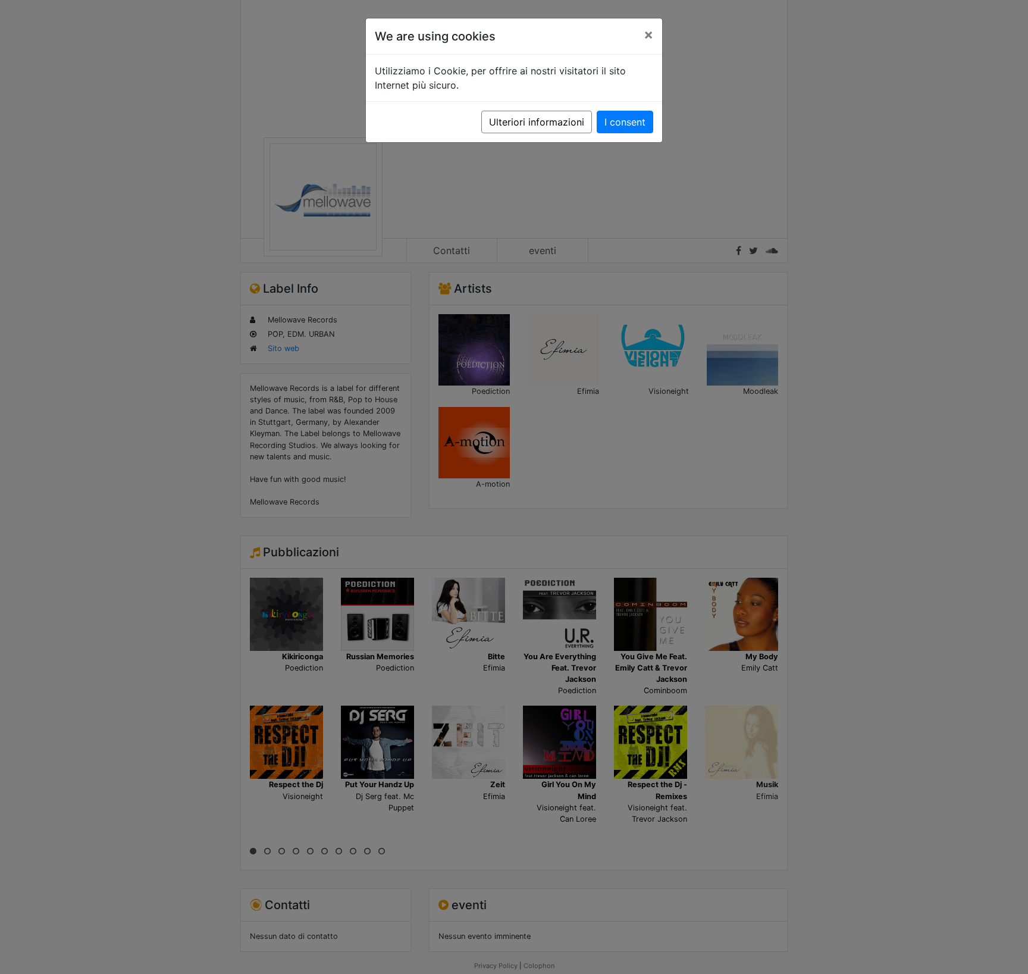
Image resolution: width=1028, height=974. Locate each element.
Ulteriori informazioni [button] (536, 122)
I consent (624, 122)
